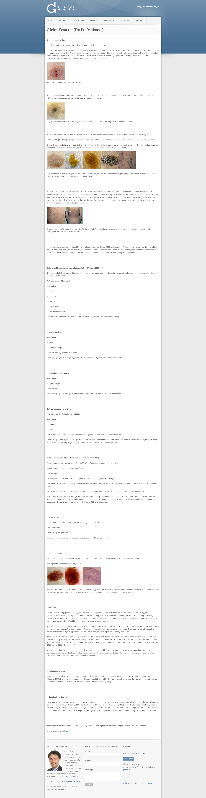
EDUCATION (125, 21)
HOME (50, 21)
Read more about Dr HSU (57, 781)
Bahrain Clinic (128, 783)
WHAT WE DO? (109, 21)
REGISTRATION (78, 21)
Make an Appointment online (134, 753)
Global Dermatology (144, 783)
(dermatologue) (64, 776)
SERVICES (94, 21)
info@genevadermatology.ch (148, 7)
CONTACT (139, 21)
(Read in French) (73, 781)
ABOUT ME (62, 21)
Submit (89, 785)
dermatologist (69, 757)
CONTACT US (129, 759)
